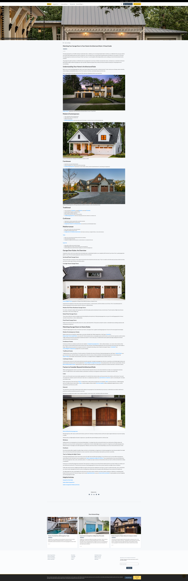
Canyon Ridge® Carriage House (69, 348)
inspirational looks (90, 473)
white (107, 381)
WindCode (96, 559)
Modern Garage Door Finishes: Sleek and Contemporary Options (124, 535)
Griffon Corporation (51, 559)
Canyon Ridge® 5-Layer (67, 301)
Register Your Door (98, 556)
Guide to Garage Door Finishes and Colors (71, 484)
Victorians (88, 210)
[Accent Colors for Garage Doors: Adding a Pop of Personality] (94, 525)
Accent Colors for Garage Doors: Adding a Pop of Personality (92, 535)
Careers (72, 559)
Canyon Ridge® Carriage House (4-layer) (93, 362)
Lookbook (73, 557)
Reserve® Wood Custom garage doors (70, 431)
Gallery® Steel (119, 353)
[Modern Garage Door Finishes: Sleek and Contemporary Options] (125, 525)
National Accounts (98, 557)
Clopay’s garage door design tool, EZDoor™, (95, 458)
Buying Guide (72, 4)
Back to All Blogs (67, 42)
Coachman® (113, 347)
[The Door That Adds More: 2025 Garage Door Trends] (62, 525)
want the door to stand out (104, 377)
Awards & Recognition (51, 557)
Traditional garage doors (69, 215)
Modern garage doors (68, 120)
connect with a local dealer (104, 473)
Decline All (137, 577)
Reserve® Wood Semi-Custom (69, 364)
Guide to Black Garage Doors (68, 482)
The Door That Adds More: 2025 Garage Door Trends (58, 535)
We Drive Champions (51, 556)
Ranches (80, 210)
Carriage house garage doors (93, 343)
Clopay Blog (73, 556)
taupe (80, 383)
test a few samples (100, 383)
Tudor (64, 235)
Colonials (73, 210)
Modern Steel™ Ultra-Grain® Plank (70, 335)
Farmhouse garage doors (69, 166)
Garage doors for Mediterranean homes (72, 231)
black (80, 381)
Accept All (128, 577)
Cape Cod (65, 242)
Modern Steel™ (66, 111)
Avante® (108, 334)
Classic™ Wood (66, 356)
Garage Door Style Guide (68, 480)
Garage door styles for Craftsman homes (72, 223)
